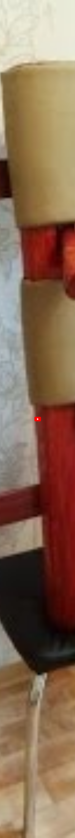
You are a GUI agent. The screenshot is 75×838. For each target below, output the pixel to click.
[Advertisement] (37, 489)
